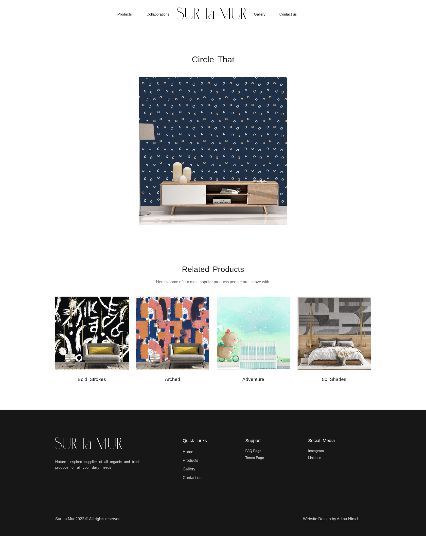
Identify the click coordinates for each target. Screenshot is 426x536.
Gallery (260, 14)
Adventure (253, 379)
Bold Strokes (92, 379)
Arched (172, 379)
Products (124, 14)
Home (188, 452)
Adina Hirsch (348, 519)
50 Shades (334, 379)
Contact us (288, 14)
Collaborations (157, 14)
